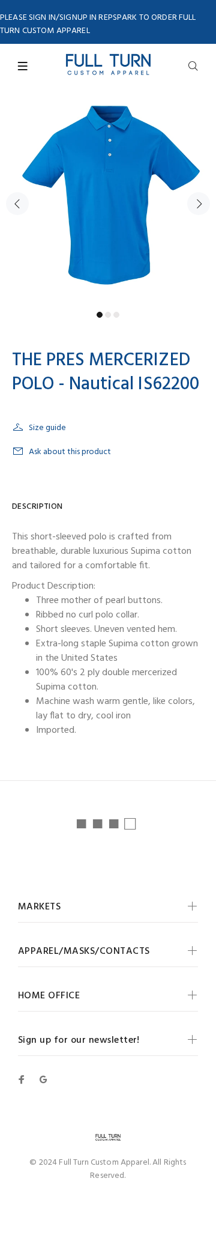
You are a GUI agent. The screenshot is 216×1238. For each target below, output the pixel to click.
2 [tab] (108, 315)
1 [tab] (100, 315)
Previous (17, 203)
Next (198, 203)
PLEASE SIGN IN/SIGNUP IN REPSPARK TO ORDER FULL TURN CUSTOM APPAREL (98, 24)
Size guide (47, 428)
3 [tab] (116, 315)
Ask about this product (70, 452)
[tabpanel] (108, 196)
